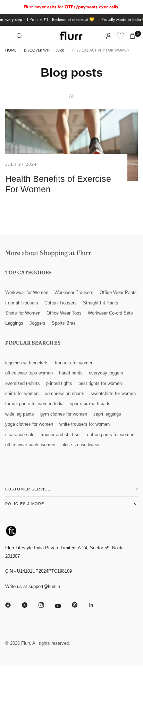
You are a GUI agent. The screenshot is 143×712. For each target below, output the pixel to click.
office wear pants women (30, 444)
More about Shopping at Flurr (48, 253)
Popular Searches (33, 343)
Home (10, 50)
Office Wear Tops (64, 313)
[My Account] (108, 35)
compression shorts (64, 393)
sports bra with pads (90, 403)
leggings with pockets (27, 362)
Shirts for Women (22, 313)
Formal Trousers (21, 302)
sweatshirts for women (113, 393)
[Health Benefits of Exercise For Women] (71, 145)
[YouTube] (62, 606)
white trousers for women (84, 424)
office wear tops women (29, 373)
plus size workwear (80, 444)
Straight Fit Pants (100, 302)
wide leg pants (19, 414)
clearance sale (19, 434)
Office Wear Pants (118, 292)
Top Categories (28, 272)
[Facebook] (12, 605)
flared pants (71, 373)
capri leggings (107, 414)
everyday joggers (106, 373)
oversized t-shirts (22, 383)
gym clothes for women (63, 414)
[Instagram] (46, 605)
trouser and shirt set (61, 434)
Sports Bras (64, 323)
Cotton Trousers (60, 302)
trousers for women (74, 362)
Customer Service (28, 489)
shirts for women (22, 393)
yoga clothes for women (29, 424)
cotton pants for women (110, 434)
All (71, 96)
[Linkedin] (96, 605)
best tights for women (100, 383)
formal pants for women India (34, 403)
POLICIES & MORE (24, 504)
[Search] (19, 35)
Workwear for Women (26, 292)
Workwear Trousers (73, 292)
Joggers (37, 323)
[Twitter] (29, 605)
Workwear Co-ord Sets (110, 313)
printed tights (59, 383)
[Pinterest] (79, 605)
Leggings (14, 323)
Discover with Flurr (44, 50)
